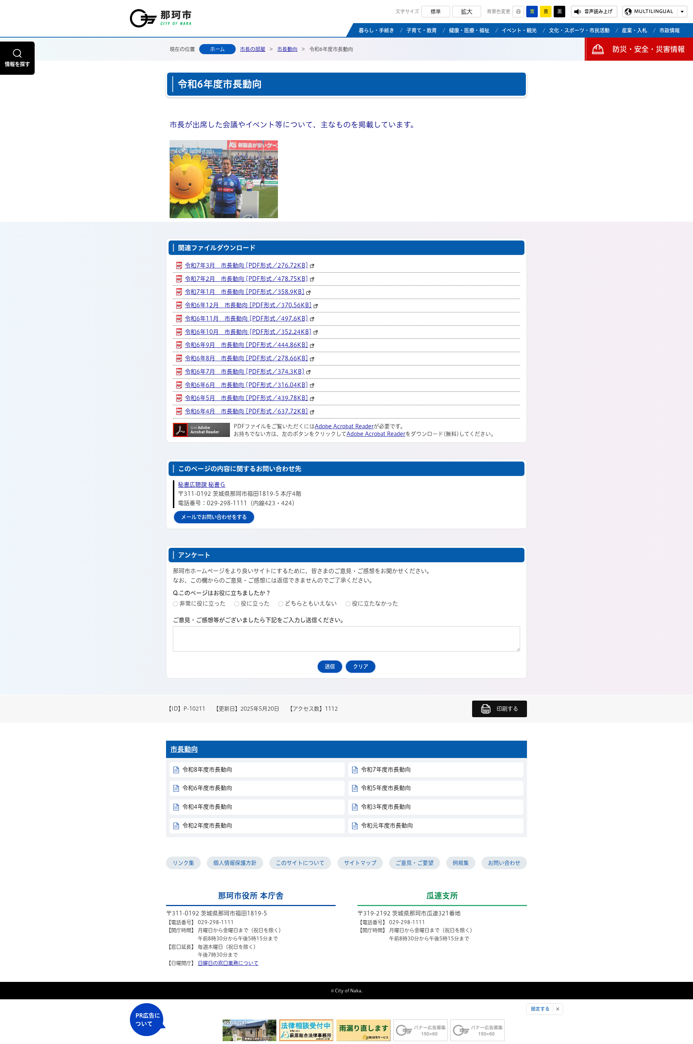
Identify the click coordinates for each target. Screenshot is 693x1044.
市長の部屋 (252, 49)
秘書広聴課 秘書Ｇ (202, 485)
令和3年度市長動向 (386, 807)
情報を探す (17, 64)
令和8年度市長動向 (207, 769)
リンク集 (183, 863)
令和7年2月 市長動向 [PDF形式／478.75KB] (246, 279)
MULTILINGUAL (653, 11)
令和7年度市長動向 (386, 769)
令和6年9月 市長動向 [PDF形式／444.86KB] (246, 345)
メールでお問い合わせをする (214, 517)
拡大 (466, 11)
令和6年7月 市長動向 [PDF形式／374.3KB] (245, 371)
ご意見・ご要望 (414, 863)
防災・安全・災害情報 (649, 49)
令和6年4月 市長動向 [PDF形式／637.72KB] (246, 411)
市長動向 (287, 49)
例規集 (461, 863)
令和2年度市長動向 (207, 825)
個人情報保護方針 (235, 863)
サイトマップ (360, 863)
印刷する (507, 708)
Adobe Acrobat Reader (344, 426)
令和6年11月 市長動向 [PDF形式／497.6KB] (246, 318)
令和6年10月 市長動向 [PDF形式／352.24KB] (248, 332)
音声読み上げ (598, 11)
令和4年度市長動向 (207, 807)
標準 (436, 11)
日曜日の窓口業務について (228, 963)
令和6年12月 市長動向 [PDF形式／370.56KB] (248, 305)
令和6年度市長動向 (207, 788)
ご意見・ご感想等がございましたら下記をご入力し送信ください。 (259, 620)
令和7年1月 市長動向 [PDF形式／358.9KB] (245, 292)
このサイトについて (300, 863)
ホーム (217, 49)
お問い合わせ (504, 863)
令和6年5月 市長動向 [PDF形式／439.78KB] (246, 398)
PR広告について (147, 1020)
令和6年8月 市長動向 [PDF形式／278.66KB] (246, 358)
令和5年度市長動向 (386, 788)
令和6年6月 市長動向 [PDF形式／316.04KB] (246, 385)
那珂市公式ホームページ (160, 20)
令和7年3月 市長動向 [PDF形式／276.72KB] (246, 265)
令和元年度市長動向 (387, 825)
